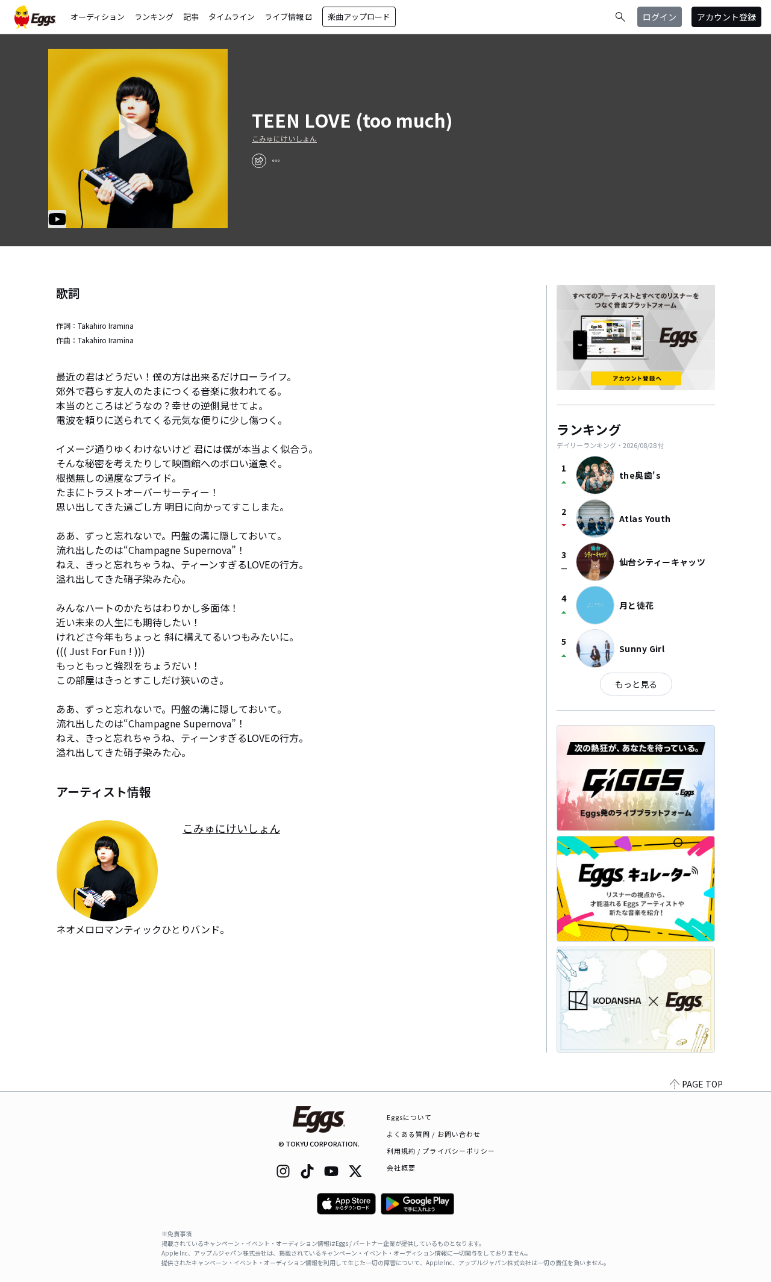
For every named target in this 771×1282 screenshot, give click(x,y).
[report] (276, 161)
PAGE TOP (702, 1084)
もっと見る (636, 684)
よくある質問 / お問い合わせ (434, 1134)
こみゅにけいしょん (284, 138)
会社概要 (401, 1167)
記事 (191, 16)
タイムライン (231, 16)
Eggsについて (409, 1117)
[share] (259, 161)
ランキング (153, 16)
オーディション (97, 16)
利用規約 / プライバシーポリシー (441, 1151)
